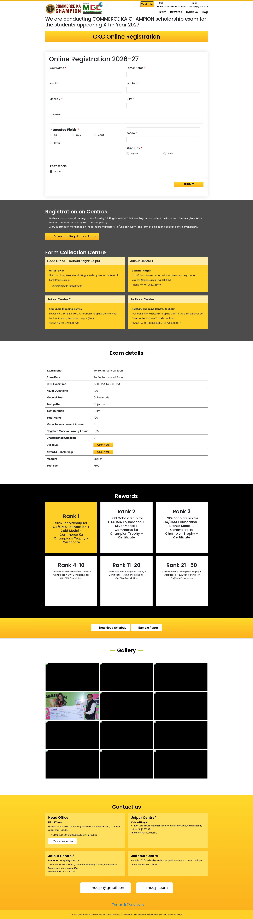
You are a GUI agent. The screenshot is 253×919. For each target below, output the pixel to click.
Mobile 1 (132, 83)
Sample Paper (148, 627)
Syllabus (192, 12)
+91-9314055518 (179, 6)
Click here (103, 444)
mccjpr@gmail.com (198, 6)
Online (57, 171)
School (131, 133)
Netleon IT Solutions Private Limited (165, 914)
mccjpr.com (156, 887)
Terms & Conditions (127, 904)
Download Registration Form (74, 236)
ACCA (101, 135)
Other (57, 143)
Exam (162, 12)
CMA (78, 135)
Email (54, 83)
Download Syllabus (112, 627)
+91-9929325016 (164, 6)
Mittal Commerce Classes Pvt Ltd (86, 914)
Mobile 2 (56, 99)
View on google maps (64, 841)
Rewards (176, 12)
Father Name (136, 68)
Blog (205, 12)
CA (55, 135)
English (134, 153)
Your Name (58, 68)
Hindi (170, 153)
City (130, 99)
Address (55, 114)
